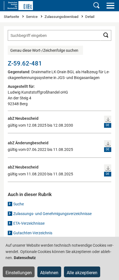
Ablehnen (49, 272)
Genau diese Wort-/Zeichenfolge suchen (44, 50)
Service (32, 17)
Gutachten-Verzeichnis (32, 233)
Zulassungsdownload (62, 17)
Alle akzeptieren (82, 272)
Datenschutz (25, 257)
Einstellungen (19, 272)
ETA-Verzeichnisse (29, 223)
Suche (18, 204)
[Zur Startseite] (18, 5)
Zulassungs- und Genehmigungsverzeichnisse (52, 213)
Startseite (12, 17)
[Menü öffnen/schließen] (110, 5)
